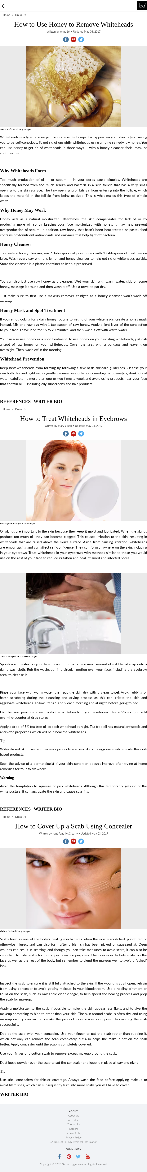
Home (6, 15)
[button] (66, 39)
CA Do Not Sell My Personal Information (73, 1142)
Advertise (73, 1120)
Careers (73, 1129)
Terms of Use (73, 1133)
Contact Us (73, 1124)
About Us (73, 1115)
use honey (15, 148)
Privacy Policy (73, 1137)
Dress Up (20, 15)
